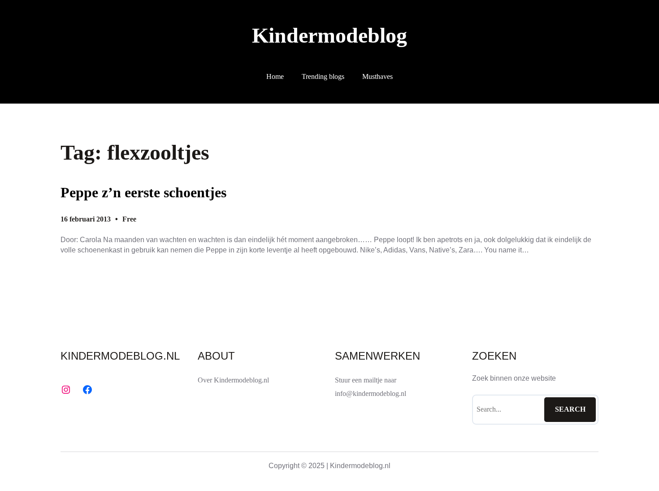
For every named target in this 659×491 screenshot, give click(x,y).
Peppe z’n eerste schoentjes (143, 192)
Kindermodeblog (329, 35)
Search (570, 409)
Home (275, 76)
